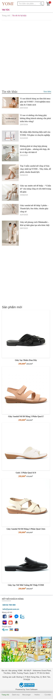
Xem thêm (47, 92)
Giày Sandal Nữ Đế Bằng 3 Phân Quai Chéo (26, 529)
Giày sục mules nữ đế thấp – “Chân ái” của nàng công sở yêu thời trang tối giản (35, 189)
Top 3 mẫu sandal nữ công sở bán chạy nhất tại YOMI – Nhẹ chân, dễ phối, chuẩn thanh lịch (35, 169)
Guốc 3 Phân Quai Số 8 (26, 473)
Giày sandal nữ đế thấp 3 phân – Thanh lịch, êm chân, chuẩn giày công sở (34, 208)
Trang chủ (6, 16)
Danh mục (16, 695)
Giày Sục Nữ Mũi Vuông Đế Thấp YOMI (26, 585)
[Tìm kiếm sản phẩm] (41, 3)
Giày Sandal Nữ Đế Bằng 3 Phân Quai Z (26, 416)
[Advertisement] (26, 50)
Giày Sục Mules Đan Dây (26, 360)
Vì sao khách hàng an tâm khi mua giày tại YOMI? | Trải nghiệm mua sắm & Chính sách (35, 101)
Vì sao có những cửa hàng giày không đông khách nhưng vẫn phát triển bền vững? (35, 118)
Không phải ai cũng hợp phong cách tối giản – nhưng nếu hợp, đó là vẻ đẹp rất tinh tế (35, 149)
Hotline (37, 695)
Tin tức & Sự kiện (19, 16)
